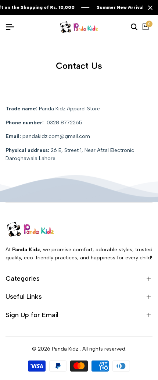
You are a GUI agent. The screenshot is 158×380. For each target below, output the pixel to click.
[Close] (148, 7)
